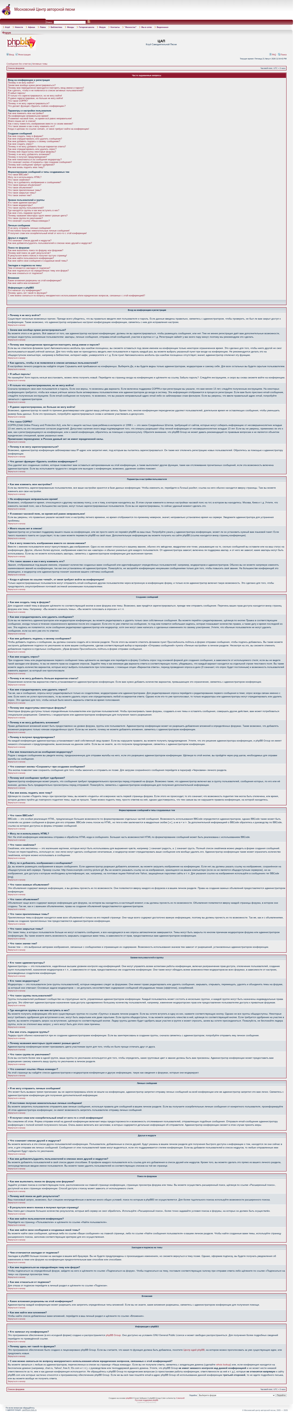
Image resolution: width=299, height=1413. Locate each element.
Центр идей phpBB (194, 1349)
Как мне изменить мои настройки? (26, 113)
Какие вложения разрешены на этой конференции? (34, 280)
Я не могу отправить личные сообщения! (29, 228)
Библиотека (56, 27)
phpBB (129, 1398)
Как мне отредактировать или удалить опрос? (32, 149)
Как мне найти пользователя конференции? (31, 258)
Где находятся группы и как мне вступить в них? (33, 210)
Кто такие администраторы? (22, 202)
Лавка (43, 27)
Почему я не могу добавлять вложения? (29, 154)
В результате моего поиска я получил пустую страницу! (37, 255)
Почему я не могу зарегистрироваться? (28, 103)
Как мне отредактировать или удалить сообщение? (35, 138)
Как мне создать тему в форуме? (25, 136)
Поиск (283, 54)
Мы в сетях (146, 27)
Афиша (31, 27)
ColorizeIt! (180, 1398)
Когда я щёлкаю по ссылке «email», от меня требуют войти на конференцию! (48, 129)
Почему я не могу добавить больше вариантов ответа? (37, 146)
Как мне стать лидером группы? (25, 213)
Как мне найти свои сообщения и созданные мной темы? (38, 260)
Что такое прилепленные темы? (24, 190)
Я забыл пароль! (16, 93)
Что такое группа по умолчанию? (25, 218)
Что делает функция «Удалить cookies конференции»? (37, 106)
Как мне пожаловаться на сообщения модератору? (35, 159)
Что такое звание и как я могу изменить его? (31, 126)
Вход (11, 54)
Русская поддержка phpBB (146, 1400)
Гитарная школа (86, 27)
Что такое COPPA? (18, 101)
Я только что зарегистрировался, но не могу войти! (35, 95)
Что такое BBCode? (18, 174)
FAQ (273, 54)
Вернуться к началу (16, 325)
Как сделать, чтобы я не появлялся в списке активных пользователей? (45, 90)
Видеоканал (162, 27)
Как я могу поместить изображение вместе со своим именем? (40, 123)
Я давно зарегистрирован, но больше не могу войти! (35, 98)
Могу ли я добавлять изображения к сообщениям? (34, 182)
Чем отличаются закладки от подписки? (29, 268)
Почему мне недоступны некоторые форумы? (32, 151)
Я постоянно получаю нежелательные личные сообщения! (39, 230)
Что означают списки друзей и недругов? (29, 240)
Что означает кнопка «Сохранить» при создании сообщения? (40, 162)
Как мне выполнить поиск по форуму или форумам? (35, 250)
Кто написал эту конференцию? (24, 290)
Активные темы (39, 64)
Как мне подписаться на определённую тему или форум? (38, 270)
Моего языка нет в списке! (22, 121)
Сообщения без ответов (19, 64)
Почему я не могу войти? (21, 82)
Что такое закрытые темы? (22, 192)
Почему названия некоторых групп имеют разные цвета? (37, 215)
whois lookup (223, 1364)
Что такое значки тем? (19, 195)
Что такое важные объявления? (24, 185)
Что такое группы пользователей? (26, 207)
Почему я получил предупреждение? (27, 157)
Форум (102, 27)
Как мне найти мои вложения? (24, 283)
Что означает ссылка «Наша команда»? (29, 220)
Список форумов (16, 68)
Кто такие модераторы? (20, 205)
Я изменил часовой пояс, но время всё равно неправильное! (40, 118)
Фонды (70, 27)
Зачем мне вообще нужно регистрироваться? (32, 85)
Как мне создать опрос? (20, 144)
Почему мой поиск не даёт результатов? (29, 253)
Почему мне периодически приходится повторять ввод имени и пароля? (46, 88)
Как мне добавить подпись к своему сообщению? (34, 141)
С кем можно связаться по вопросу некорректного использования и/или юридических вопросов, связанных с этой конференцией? (76, 295)
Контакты (115, 27)
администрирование (147, 1402)
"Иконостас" (130, 27)
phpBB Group (113, 1335)
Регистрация (24, 54)
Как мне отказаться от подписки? (25, 273)
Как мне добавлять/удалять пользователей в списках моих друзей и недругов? (50, 243)
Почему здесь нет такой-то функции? (27, 293)
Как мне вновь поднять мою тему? (26, 167)
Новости (19, 27)
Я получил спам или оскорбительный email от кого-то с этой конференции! (47, 233)
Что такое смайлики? (19, 179)
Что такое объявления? (20, 187)
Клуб (7, 27)
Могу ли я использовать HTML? (24, 177)
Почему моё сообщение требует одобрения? (31, 164)
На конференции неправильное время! (28, 116)
